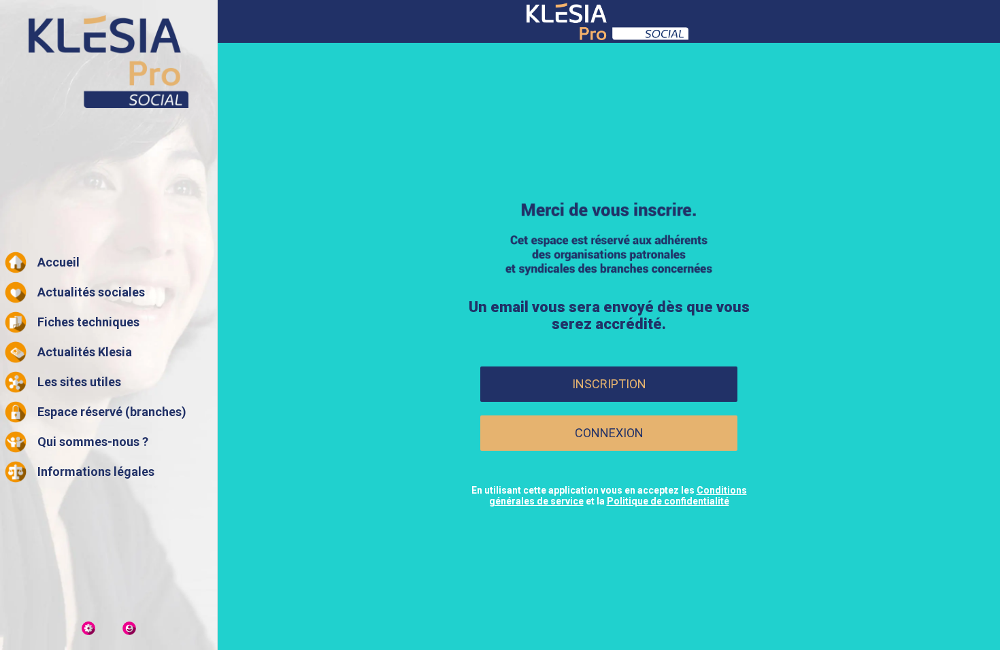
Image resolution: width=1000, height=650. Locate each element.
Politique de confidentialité (668, 501)
